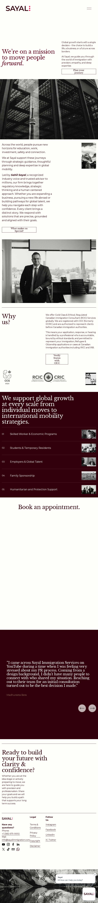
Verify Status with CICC (56, 359)
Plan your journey (78, 71)
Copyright (35, 841)
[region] (49, 678)
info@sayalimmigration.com (16, 840)
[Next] (92, 708)
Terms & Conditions (35, 826)
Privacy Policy (33, 834)
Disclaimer (35, 846)
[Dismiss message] (94, 874)
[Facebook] (13, 844)
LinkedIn (50, 835)
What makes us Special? (19, 229)
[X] (3, 849)
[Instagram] (8, 844)
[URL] (18, 849)
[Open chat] (88, 893)
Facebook (51, 829)
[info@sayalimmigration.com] (13, 849)
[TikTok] (8, 849)
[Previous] (82, 708)
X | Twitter (51, 840)
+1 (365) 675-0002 (11, 834)
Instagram (51, 824)
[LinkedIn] (18, 844)
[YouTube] (3, 844)
